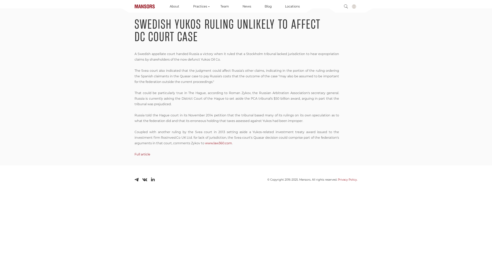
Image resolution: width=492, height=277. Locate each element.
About (174, 6)
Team (224, 6)
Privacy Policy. (347, 179)
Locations (292, 6)
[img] (354, 6)
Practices (200, 6)
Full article (142, 154)
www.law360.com (218, 143)
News (247, 6)
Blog (268, 6)
